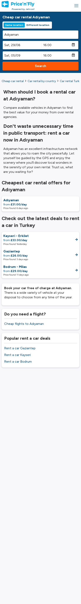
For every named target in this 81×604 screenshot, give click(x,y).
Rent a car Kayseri (17, 355)
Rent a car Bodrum (18, 361)
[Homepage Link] (18, 4)
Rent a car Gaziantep (20, 348)
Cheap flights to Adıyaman (24, 324)
